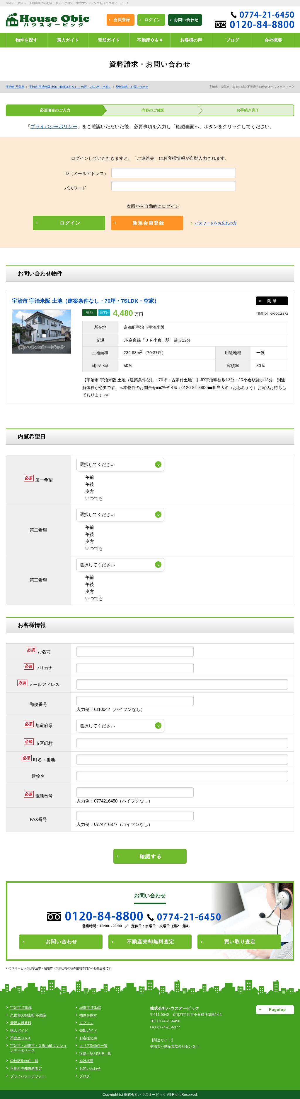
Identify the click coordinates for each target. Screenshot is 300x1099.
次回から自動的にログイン (153, 206)
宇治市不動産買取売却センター (174, 1046)
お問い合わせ (89, 1069)
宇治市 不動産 (15, 86)
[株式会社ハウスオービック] (47, 21)
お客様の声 (88, 1038)
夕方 (89, 491)
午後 (89, 484)
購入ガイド (19, 1030)
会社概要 (86, 1061)
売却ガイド (88, 1030)
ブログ (84, 1076)
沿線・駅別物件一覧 (95, 1053)
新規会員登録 (20, 1023)
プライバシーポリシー (53, 126)
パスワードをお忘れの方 (216, 223)
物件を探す (88, 1015)
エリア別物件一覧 (93, 1046)
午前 (89, 477)
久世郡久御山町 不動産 (28, 1015)
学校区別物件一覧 (24, 1061)
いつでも (94, 498)
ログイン (86, 1023)
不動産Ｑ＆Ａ (20, 1038)
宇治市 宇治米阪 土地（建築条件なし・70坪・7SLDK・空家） (70, 86)
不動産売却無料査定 (26, 1069)
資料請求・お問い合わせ (132, 86)
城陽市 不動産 (90, 1008)
